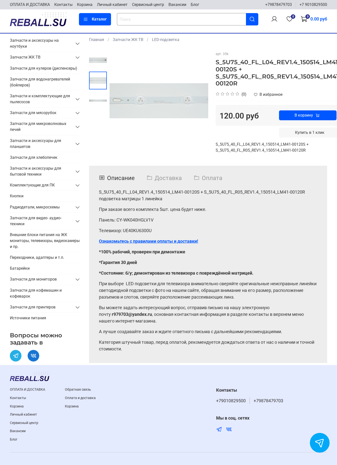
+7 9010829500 (313, 4)
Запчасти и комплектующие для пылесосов (40, 99)
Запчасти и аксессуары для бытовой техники (35, 171)
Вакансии (177, 4)
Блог (195, 4)
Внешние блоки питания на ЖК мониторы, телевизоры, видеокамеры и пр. (45, 240)
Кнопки (16, 196)
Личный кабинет (112, 4)
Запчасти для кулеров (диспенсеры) (43, 68)
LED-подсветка (165, 39)
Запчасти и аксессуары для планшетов (35, 143)
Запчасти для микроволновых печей (38, 126)
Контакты (63, 4)
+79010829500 (231, 400)
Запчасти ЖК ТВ (128, 39)
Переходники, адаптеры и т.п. (37, 257)
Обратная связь (78, 389)
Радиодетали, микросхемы (35, 207)
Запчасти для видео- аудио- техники (35, 221)
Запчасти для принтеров (33, 307)
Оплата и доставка (80, 398)
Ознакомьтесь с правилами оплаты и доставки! (148, 241)
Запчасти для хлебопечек (33, 157)
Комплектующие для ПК (32, 185)
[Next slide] (198, 101)
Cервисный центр (148, 4)
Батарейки (20, 268)
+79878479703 (278, 4)
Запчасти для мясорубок (33, 112)
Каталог (99, 19)
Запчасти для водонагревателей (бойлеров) (40, 82)
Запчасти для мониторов (33, 279)
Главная (96, 39)
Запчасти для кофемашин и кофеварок (36, 293)
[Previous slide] (119, 101)
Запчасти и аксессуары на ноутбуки (34, 43)
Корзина (85, 4)
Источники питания (28, 318)
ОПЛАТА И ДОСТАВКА (30, 4)
